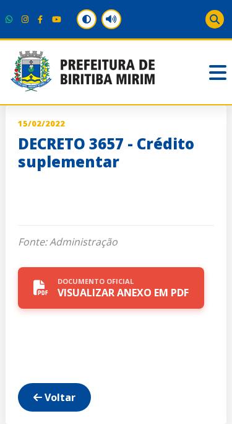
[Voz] (111, 19)
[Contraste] (87, 19)
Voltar (58, 397)
